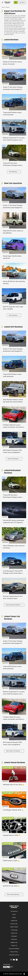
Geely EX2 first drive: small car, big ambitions (14, 223)
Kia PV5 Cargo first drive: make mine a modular (14, 299)
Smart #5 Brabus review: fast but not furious (14, 538)
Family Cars (14, 933)
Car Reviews (14, 911)
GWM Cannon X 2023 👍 (11, 861)
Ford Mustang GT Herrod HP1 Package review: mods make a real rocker (13, 573)
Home (3, 7)
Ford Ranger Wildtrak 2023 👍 (13, 810)
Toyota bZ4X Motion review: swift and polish (14, 105)
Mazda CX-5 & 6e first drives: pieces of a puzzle (14, 54)
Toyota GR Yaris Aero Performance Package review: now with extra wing (12, 165)
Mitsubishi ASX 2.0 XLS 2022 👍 (13, 785)
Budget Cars (14, 942)
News (14, 914)
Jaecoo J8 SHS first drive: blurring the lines (14, 274)
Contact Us (14, 945)
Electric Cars (14, 924)
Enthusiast (14, 936)
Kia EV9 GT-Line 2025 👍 (11, 886)
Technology (14, 930)
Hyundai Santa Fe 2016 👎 (11, 835)
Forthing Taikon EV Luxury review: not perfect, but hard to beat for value (13, 427)
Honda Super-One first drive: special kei (14, 249)
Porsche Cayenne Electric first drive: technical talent (14, 589)
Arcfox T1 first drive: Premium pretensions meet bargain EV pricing (12, 89)
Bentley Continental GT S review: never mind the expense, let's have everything (14, 140)
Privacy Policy (14, 952)
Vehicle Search (14, 927)
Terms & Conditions (14, 948)
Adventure (14, 939)
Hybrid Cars (14, 921)
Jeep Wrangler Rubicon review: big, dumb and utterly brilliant (14, 392)
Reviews (7, 7)
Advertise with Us (14, 955)
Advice (14, 917)
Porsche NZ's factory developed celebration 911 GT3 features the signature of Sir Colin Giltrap (13, 522)
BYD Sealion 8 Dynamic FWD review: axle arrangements (14, 443)
